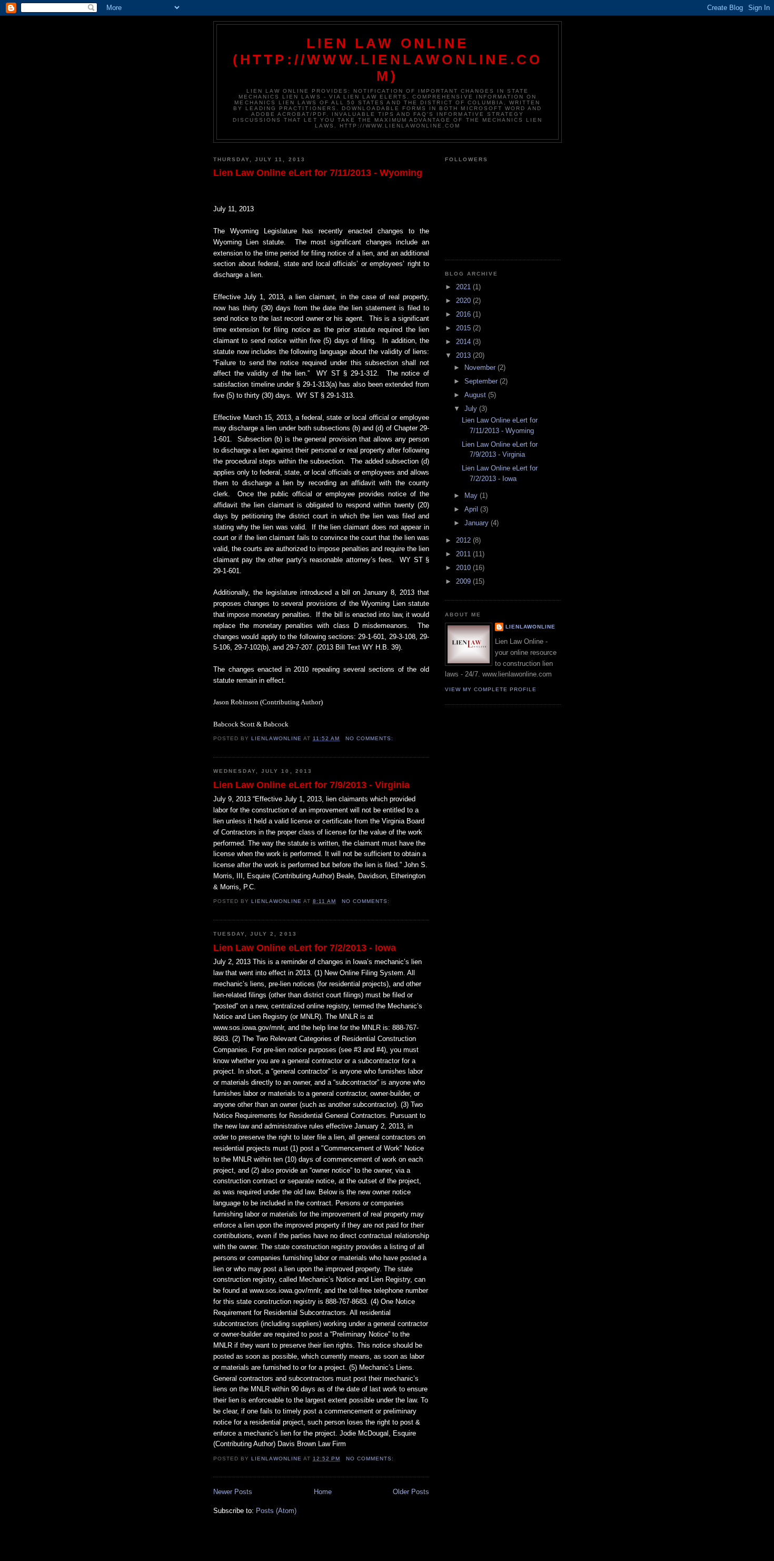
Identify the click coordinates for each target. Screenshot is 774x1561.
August (476, 395)
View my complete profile (491, 689)
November (481, 367)
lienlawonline (530, 627)
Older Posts (411, 1492)
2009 (464, 581)
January (477, 523)
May (472, 495)
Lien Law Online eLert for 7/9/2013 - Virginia (311, 785)
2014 (464, 342)
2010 (464, 568)
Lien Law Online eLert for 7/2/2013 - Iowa (304, 948)
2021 (464, 287)
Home (323, 1492)
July (471, 409)
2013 (464, 355)
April (472, 509)
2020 (464, 301)
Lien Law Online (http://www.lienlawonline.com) (388, 59)
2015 (464, 328)
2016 (464, 314)
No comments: (370, 738)
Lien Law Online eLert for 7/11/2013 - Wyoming (317, 173)
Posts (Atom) (276, 1511)
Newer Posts (232, 1492)
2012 (464, 540)
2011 (464, 554)
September (482, 381)
